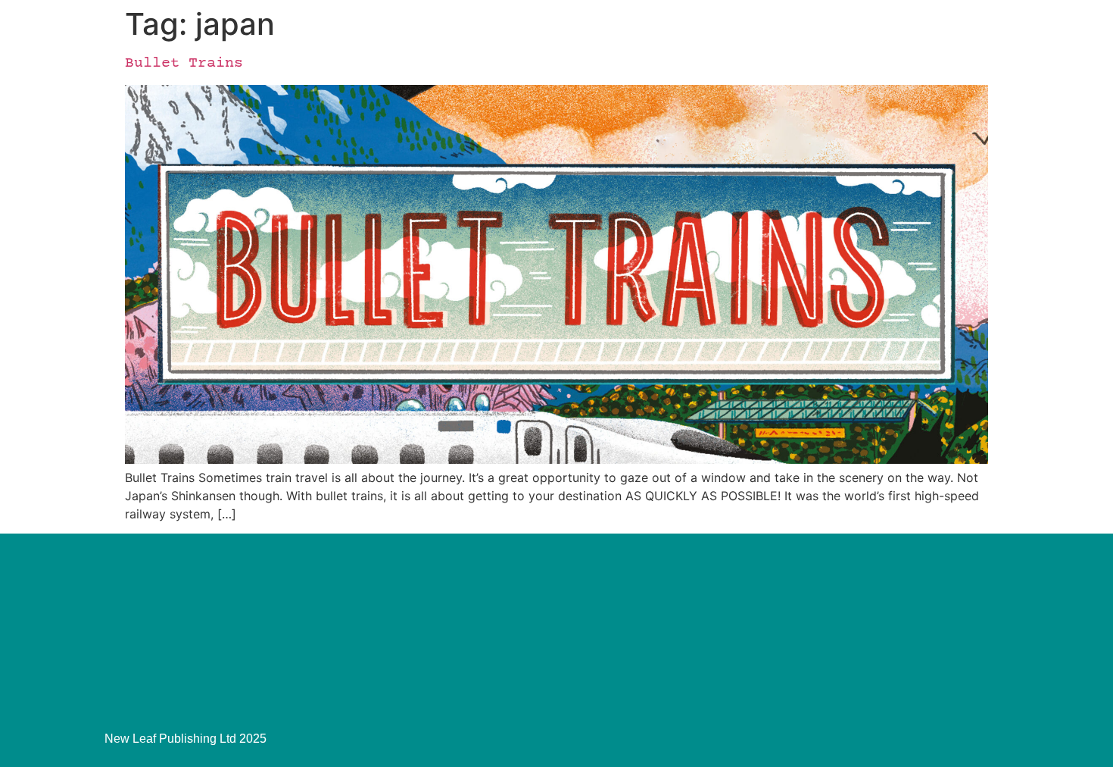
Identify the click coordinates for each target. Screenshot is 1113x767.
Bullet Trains (184, 63)
